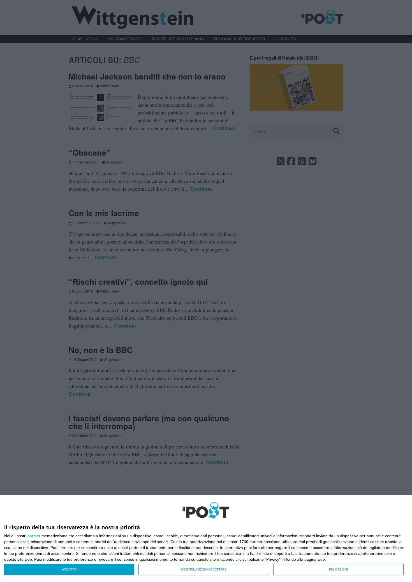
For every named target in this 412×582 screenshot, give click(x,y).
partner (33, 536)
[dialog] (206, 538)
